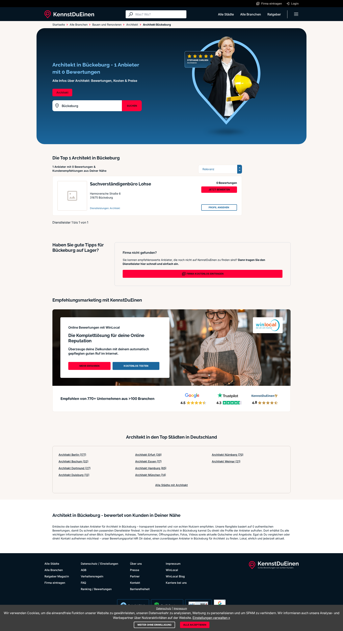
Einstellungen (109, 563)
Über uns (136, 563)
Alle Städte (226, 14)
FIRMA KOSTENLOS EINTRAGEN (205, 273)
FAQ (83, 582)
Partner (135, 576)
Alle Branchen (250, 14)
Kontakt (135, 582)
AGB (83, 570)
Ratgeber (274, 14)
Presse (134, 570)
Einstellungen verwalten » (211, 618)
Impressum (173, 563)
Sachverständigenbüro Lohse (120, 183)
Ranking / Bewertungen (96, 589)
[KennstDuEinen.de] (69, 14)
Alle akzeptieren (194, 624)
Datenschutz (89, 563)
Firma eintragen (54, 582)
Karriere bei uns (176, 582)
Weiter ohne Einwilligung (154, 624)
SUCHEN (132, 105)
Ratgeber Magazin (56, 576)
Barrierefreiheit (140, 589)
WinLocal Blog (175, 576)
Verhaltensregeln (92, 576)
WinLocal (172, 570)
